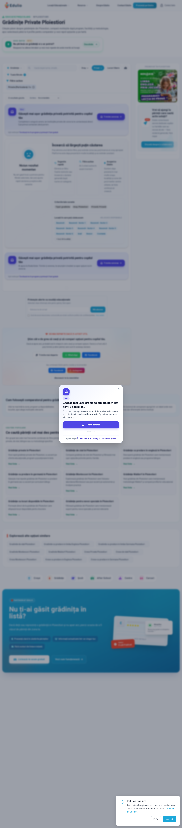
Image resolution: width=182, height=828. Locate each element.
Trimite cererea (92, 425)
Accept (169, 819)
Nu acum (91, 431)
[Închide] (118, 389)
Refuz (156, 819)
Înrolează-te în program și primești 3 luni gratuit (96, 439)
